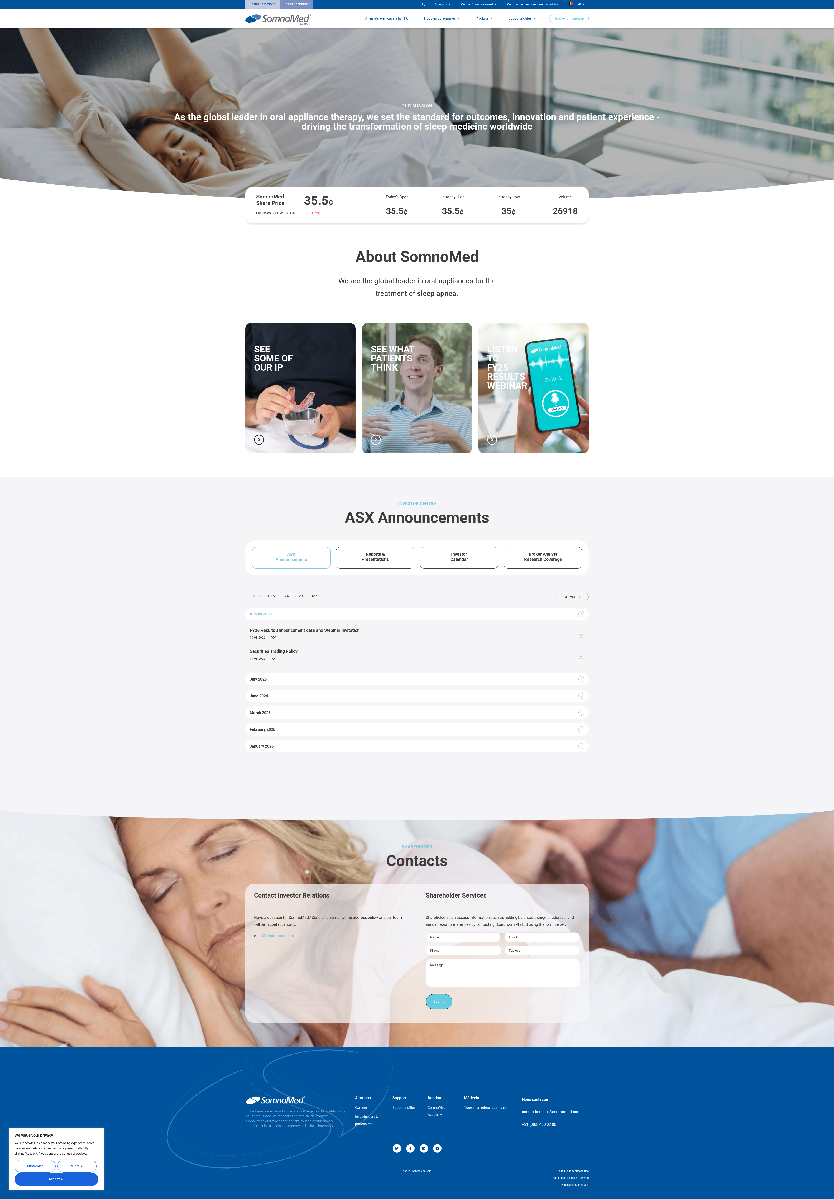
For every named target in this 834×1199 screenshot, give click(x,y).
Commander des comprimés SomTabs (532, 4)
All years (572, 597)
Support (399, 1098)
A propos (441, 4)
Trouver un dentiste (569, 18)
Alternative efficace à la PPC (386, 18)
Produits (482, 18)
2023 (298, 596)
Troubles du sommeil (440, 18)
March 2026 (260, 713)
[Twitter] (397, 1148)
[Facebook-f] (410, 1148)
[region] (56, 1159)
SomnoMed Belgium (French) (300, 1085)
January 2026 (262, 746)
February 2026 (262, 729)
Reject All (77, 1166)
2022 (312, 596)
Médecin (471, 1098)
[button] (367, 4)
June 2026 (259, 696)
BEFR (577, 4)
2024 (284, 596)
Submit (439, 1001)
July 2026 (258, 679)
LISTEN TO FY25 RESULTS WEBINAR (507, 367)
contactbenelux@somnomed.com (551, 1111)
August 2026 (261, 614)
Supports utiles (519, 18)
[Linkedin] (424, 1148)
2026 (256, 596)
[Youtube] (437, 1148)
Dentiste (435, 1098)
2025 (270, 596)
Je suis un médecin (262, 4)
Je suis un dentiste (296, 4)
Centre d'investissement (477, 4)
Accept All (57, 1179)
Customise (35, 1166)
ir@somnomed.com (277, 935)
